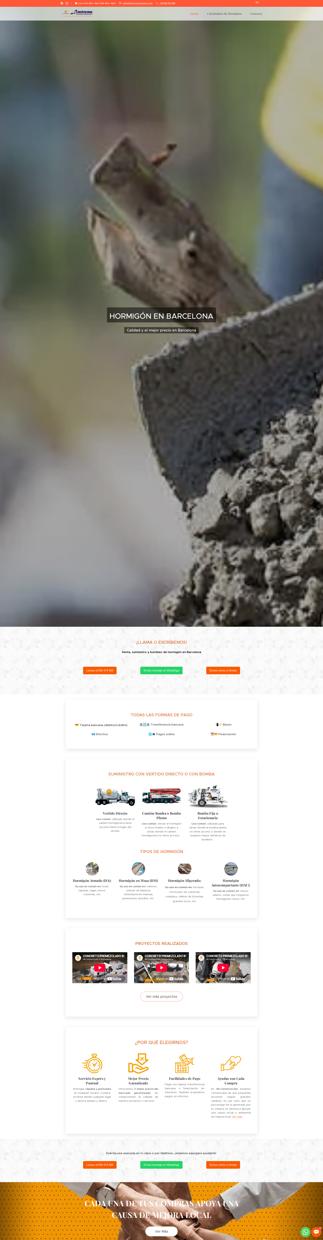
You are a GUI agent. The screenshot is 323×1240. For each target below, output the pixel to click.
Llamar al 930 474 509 (99, 670)
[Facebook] (62, 3)
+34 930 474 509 (167, 3)
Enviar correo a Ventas (223, 670)
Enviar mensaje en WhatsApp (161, 670)
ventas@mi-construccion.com (137, 3)
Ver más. (237, 1116)
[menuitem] (196, 13)
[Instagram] (67, 3)
